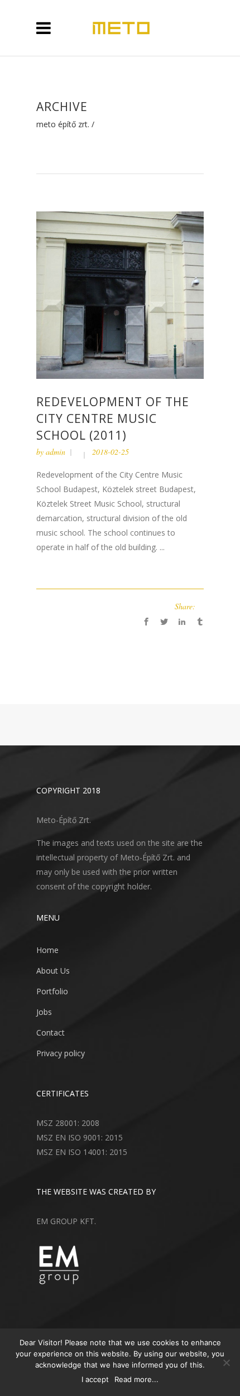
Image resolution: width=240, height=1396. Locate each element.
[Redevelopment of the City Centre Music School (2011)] (120, 294)
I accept (95, 1379)
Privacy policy (60, 1053)
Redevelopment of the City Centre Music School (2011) (112, 418)
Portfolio (52, 991)
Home (47, 950)
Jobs (44, 1012)
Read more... (136, 1379)
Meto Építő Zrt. (62, 124)
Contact (50, 1032)
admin (55, 451)
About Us (53, 970)
